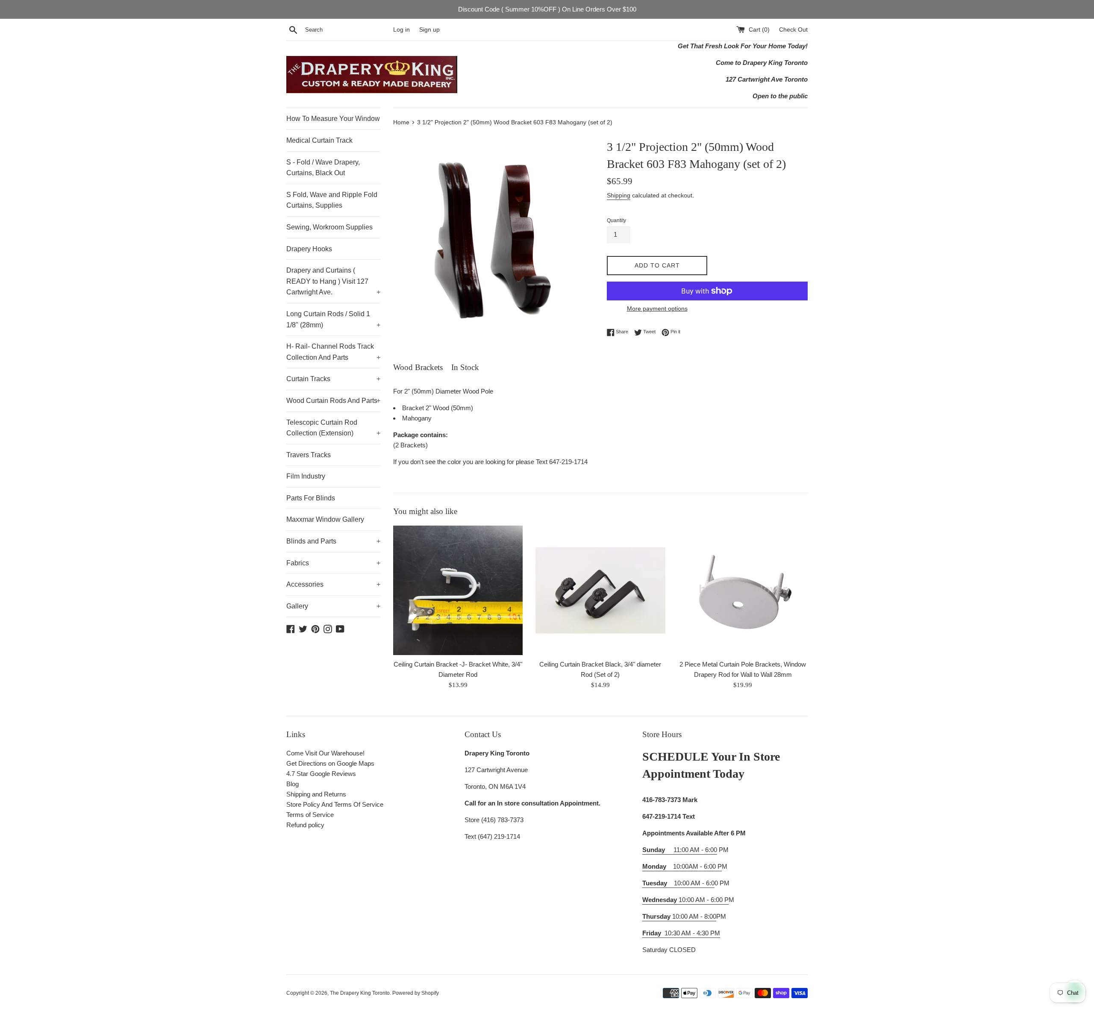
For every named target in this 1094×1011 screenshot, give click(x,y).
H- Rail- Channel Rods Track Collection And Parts (333, 352)
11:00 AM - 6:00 (679, 849)
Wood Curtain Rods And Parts (333, 400)
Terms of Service (310, 814)
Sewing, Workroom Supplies (329, 227)
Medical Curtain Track (319, 140)
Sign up (429, 29)
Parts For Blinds (310, 498)
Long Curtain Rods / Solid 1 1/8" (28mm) (333, 319)
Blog (292, 784)
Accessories (333, 584)
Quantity (616, 220)
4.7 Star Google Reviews (321, 773)
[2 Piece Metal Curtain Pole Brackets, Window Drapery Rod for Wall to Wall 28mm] (743, 590)
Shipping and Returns (316, 794)
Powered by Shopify (415, 993)
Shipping (618, 195)
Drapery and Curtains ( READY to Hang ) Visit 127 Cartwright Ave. (333, 281)
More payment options (657, 308)
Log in (401, 29)
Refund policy (305, 825)
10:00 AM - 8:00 (679, 916)
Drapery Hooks (309, 249)
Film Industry (305, 476)
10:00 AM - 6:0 (678, 883)
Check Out (793, 29)
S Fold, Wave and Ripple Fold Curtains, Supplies (331, 200)
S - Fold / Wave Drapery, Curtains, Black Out (323, 168)
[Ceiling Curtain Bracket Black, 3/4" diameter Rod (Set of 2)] (600, 590)
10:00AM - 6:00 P (682, 866)
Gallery (333, 606)
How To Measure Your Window (333, 118)
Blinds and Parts (333, 541)
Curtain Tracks (333, 378)
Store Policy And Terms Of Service (334, 804)
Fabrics (333, 563)
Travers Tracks (308, 454)
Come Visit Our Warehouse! (325, 753)
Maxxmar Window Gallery (325, 519)
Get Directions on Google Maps (330, 763)
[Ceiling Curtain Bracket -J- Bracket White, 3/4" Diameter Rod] (458, 590)
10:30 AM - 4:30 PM (692, 933)
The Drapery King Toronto (360, 993)
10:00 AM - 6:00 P (685, 899)
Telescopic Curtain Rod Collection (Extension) (333, 428)
